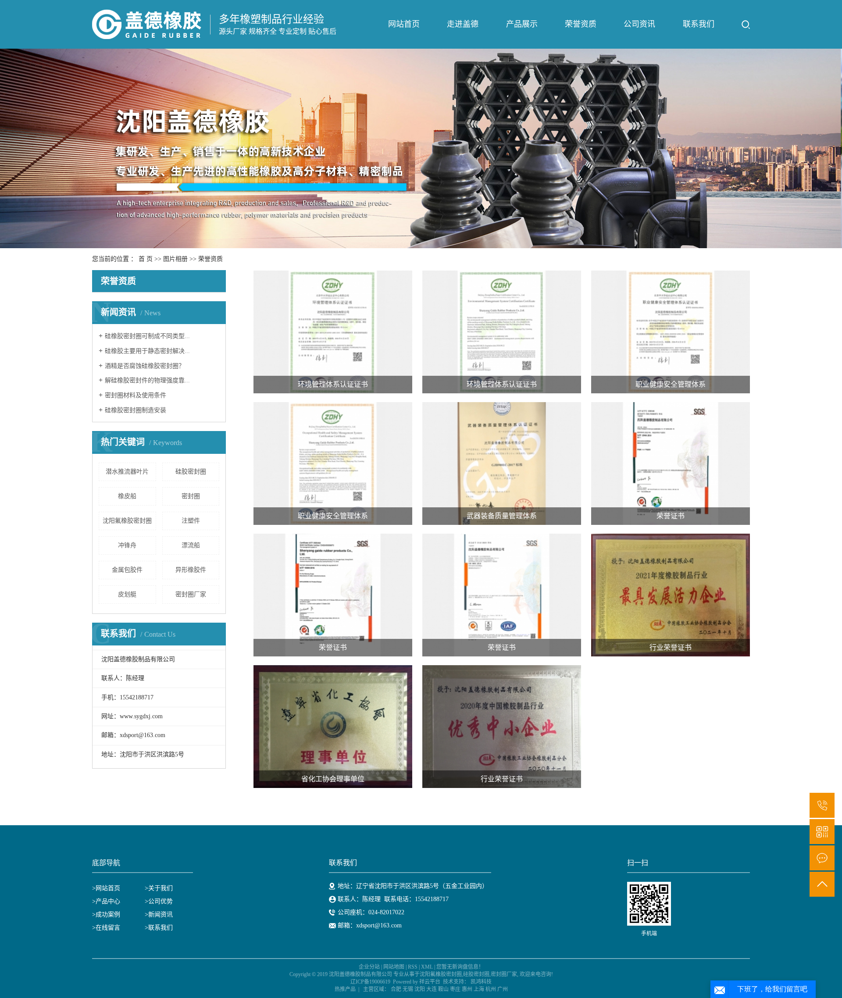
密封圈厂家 (190, 594)
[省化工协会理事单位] (332, 726)
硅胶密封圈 (190, 471)
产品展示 (522, 24)
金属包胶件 (127, 570)
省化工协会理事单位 (332, 779)
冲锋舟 (127, 545)
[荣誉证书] (670, 463)
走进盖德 (462, 24)
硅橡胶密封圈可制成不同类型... (147, 336)
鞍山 (443, 989)
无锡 (408, 989)
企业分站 (369, 967)
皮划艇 (127, 594)
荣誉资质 (580, 24)
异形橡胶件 (190, 570)
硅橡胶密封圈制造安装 (135, 410)
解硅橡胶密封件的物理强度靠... (147, 380)
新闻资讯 (160, 914)
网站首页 (404, 24)
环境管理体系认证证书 (333, 384)
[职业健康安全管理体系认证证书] (670, 332)
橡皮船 (127, 496)
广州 (502, 989)
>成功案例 (106, 914)
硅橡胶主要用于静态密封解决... (147, 351)
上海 (479, 989)
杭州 (490, 989)
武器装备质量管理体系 (502, 516)
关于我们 (160, 888)
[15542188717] (822, 805)
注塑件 (191, 520)
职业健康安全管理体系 (670, 384)
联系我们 (698, 24)
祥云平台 (429, 982)
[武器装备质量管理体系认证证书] (501, 463)
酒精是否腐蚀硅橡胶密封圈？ (145, 366)
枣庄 (455, 989)
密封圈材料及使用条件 (135, 395)
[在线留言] (822, 857)
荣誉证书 (670, 516)
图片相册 (175, 259)
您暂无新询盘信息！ (460, 967)
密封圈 (191, 496)
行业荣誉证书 (670, 647)
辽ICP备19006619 (370, 982)
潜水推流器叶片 (127, 471)
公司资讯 (639, 24)
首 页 (146, 259)
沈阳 (419, 989)
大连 (431, 989)
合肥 (396, 989)
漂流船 (191, 545)
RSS (412, 967)
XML (427, 967)
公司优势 (160, 901)
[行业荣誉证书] (670, 595)
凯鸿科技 (481, 982)
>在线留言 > (120, 927)
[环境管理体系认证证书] (332, 332)
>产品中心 (106, 901)
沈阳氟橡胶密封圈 (127, 520)
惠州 (467, 989)
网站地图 (393, 967)
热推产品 (345, 989)
